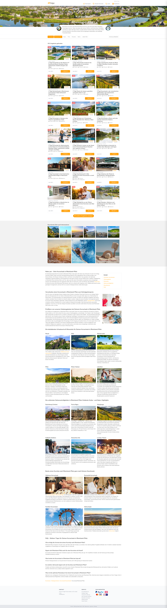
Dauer (64, 36)
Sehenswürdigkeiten (108, 283)
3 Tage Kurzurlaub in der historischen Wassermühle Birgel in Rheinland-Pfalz (58, 175)
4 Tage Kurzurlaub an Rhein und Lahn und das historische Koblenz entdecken (107, 120)
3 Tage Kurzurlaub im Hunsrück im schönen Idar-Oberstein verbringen (106, 146)
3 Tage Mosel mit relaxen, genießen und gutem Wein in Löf (83, 91)
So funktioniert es (85, 591)
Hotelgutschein (91, 300)
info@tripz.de (61, 594)
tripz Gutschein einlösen (86, 596)
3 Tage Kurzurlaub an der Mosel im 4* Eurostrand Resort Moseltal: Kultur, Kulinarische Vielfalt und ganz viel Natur (58, 65)
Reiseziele (106, 281)
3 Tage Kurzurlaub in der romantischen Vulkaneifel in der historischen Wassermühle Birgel (107, 92)
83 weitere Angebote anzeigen (83, 216)
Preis (69, 36)
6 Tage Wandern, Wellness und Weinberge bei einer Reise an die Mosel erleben (106, 204)
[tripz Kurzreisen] (51, 3)
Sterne (79, 36)
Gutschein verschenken (109, 277)
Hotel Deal (97, 281)
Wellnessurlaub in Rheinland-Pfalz (55, 495)
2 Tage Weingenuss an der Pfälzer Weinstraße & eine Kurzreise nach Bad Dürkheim (83, 204)
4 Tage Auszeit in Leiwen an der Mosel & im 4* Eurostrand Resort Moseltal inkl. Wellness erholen (83, 147)
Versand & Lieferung (86, 594)
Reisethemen (107, 285)
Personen (74, 36)
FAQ (105, 287)
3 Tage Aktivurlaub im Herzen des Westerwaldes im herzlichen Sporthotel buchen (82, 64)
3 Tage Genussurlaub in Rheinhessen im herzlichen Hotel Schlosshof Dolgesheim (58, 92)
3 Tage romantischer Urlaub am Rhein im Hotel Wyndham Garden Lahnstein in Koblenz (107, 64)
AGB (83, 606)
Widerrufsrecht (85, 599)
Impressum (91, 606)
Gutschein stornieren (86, 598)
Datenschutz (87, 606)
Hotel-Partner (84, 601)
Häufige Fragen (116, 1)
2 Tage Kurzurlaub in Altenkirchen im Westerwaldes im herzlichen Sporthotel (58, 204)
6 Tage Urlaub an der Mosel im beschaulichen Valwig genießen (106, 174)
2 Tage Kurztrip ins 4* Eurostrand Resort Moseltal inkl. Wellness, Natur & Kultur (83, 120)
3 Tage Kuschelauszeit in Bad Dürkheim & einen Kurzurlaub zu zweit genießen (83, 175)
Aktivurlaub (111, 531)
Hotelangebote (107, 279)
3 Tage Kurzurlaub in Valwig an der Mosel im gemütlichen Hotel (58, 119)
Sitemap (95, 606)
